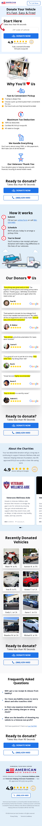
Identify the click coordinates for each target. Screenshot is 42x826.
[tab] (20, 527)
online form (22, 220)
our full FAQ (32, 726)
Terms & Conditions (26, 816)
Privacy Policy (14, 816)
